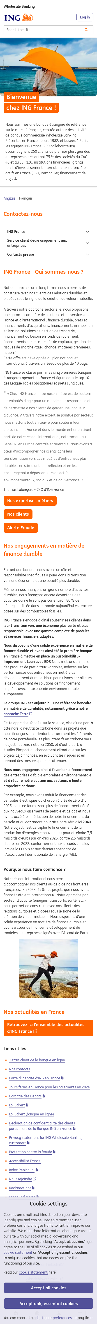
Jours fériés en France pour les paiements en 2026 (49, 1087)
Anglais (9, 198)
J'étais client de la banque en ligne (37, 1060)
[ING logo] (19, 17)
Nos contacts (19, 1069)
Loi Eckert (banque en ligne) (31, 1114)
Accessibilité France (25, 1161)
